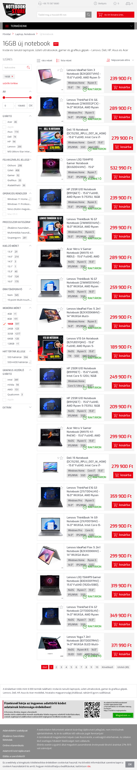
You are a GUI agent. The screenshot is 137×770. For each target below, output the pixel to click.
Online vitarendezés (13, 745)
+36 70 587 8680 (50, 3)
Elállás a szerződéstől (14, 756)
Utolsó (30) (123, 667)
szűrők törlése (10, 83)
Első (45, 667)
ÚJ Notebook (46, 34)
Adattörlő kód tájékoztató (16, 750)
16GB (7, 76)
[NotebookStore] (14, 11)
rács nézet (47, 60)
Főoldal (7, 34)
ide (88, 766)
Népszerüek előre (120, 60)
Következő (107, 667)
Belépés (102, 3)
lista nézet (66, 60)
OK (130, 764)
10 (97, 667)
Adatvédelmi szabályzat (15, 730)
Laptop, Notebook (25, 34)
